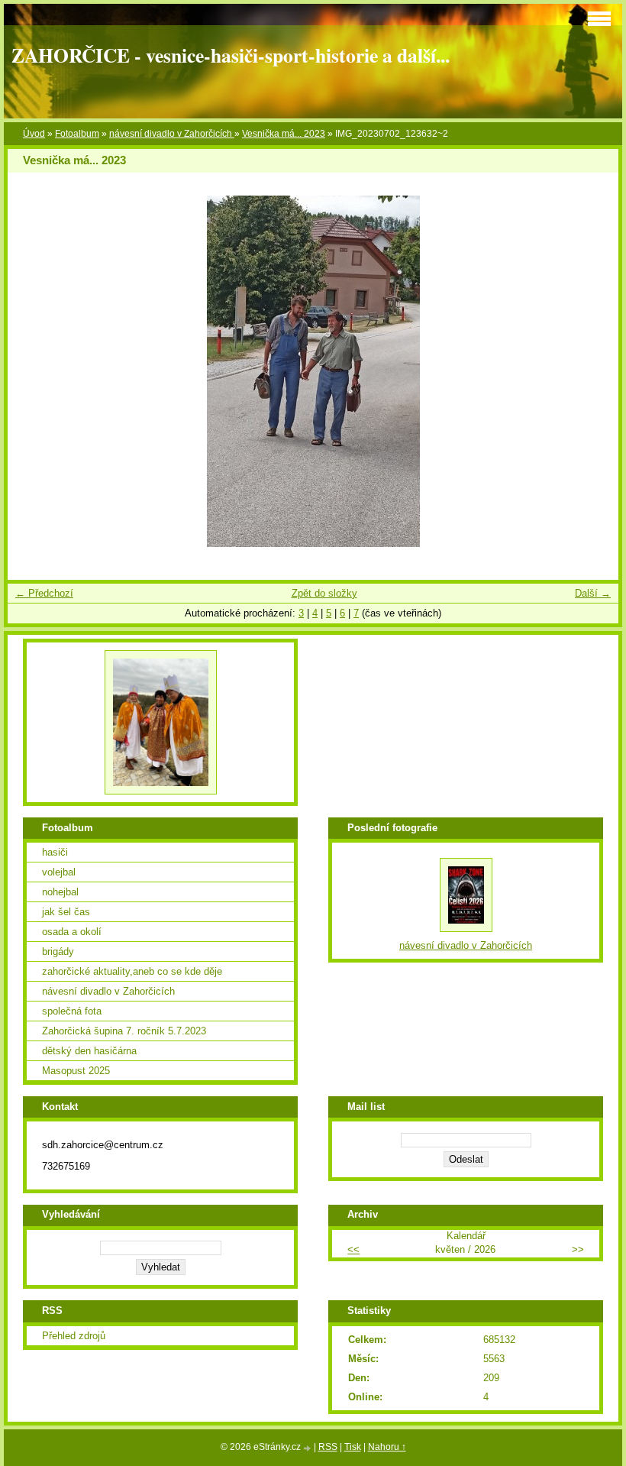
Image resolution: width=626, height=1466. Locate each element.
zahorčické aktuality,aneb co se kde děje (132, 971)
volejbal (59, 872)
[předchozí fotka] (32, 371)
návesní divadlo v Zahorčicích (171, 133)
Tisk (352, 1446)
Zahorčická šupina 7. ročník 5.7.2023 (124, 1031)
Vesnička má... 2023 (283, 133)
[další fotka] (593, 371)
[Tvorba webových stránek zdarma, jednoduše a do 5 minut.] (308, 1448)
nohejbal (60, 892)
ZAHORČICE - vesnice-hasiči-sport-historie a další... (230, 55)
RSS (327, 1446)
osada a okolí (72, 931)
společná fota (72, 1011)
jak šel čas (66, 911)
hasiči (55, 852)
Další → (593, 593)
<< (353, 1249)
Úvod (34, 133)
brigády (58, 951)
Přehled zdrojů (73, 1335)
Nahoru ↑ (387, 1446)
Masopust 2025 (76, 1070)
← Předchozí (44, 593)
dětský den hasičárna (89, 1051)
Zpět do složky (324, 593)
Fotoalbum (77, 133)
